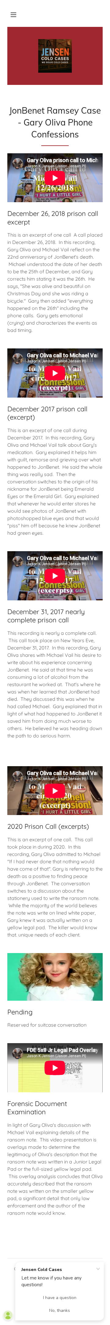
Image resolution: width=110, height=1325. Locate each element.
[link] (55, 56)
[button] (13, 15)
